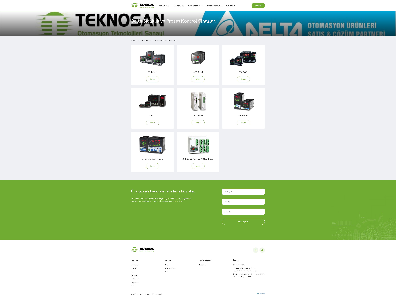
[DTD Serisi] (243, 101)
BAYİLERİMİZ (231, 5)
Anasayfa (134, 40)
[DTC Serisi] (198, 101)
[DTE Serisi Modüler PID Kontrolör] (198, 144)
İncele (152, 79)
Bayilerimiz (135, 282)
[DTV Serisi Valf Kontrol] (152, 144)
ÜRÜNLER (177, 6)
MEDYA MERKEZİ (193, 6)
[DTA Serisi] (243, 58)
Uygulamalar (135, 272)
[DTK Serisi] (152, 58)
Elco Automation (171, 268)
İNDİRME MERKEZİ (213, 6)
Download (202, 265)
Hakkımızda (135, 265)
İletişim (258, 5)
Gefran (167, 272)
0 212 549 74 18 (239, 265)
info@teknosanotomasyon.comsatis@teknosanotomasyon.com (244, 269)
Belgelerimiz (135, 275)
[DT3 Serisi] (198, 58)
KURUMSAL (163, 6)
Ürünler (141, 40)
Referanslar (135, 279)
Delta (148, 40)
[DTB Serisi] (152, 101)
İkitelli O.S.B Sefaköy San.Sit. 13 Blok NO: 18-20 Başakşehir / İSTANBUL (249, 275)
